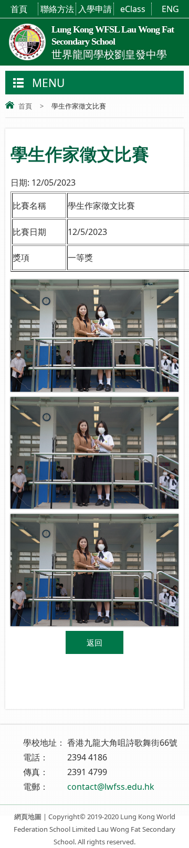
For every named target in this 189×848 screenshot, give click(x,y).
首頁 (18, 9)
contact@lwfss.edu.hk (110, 786)
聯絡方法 (57, 9)
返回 (94, 642)
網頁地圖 (27, 816)
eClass (132, 9)
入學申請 (95, 9)
